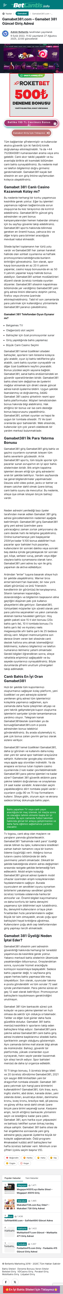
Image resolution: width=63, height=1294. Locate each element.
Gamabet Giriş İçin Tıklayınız (29, 133)
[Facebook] (5, 1282)
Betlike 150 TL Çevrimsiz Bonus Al (29, 124)
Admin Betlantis (19, 32)
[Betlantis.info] (30, 4)
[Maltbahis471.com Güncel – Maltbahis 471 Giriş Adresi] (31, 1232)
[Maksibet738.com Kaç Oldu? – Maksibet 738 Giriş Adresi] (31, 1204)
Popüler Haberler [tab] (13, 1178)
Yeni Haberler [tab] (31, 1178)
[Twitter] (14, 1282)
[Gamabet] (31, 94)
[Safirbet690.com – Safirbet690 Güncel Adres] (31, 1218)
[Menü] (5, 5)
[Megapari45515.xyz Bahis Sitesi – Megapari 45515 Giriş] (31, 1189)
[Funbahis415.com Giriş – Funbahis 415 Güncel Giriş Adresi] (31, 1246)
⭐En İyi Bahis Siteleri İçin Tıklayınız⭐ (31, 1289)
